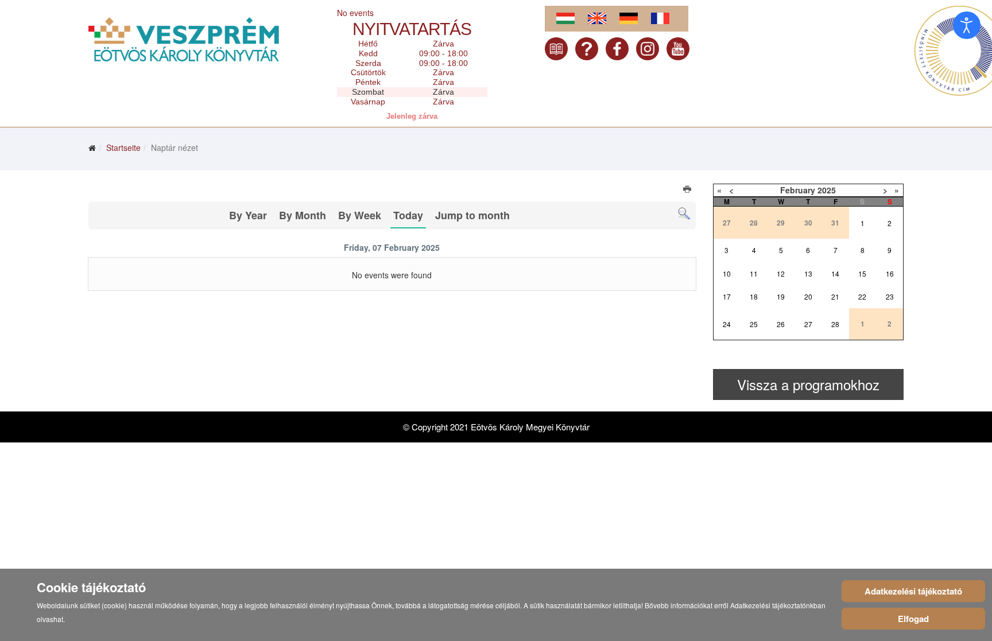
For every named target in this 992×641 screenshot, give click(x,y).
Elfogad (913, 618)
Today (408, 215)
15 (862, 273)
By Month (302, 215)
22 (862, 296)
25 (754, 324)
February (797, 190)
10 (727, 273)
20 (808, 296)
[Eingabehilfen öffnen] (967, 25)
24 (727, 324)
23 (890, 296)
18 (754, 296)
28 (835, 324)
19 (781, 296)
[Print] (688, 190)
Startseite (123, 147)
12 (781, 273)
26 (781, 324)
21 (835, 296)
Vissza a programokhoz (808, 384)
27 (808, 324)
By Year (248, 215)
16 (890, 273)
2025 (826, 190)
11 (754, 273)
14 (835, 273)
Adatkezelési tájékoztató (913, 591)
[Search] (684, 213)
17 (727, 296)
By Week (359, 215)
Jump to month (472, 215)
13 (808, 273)
